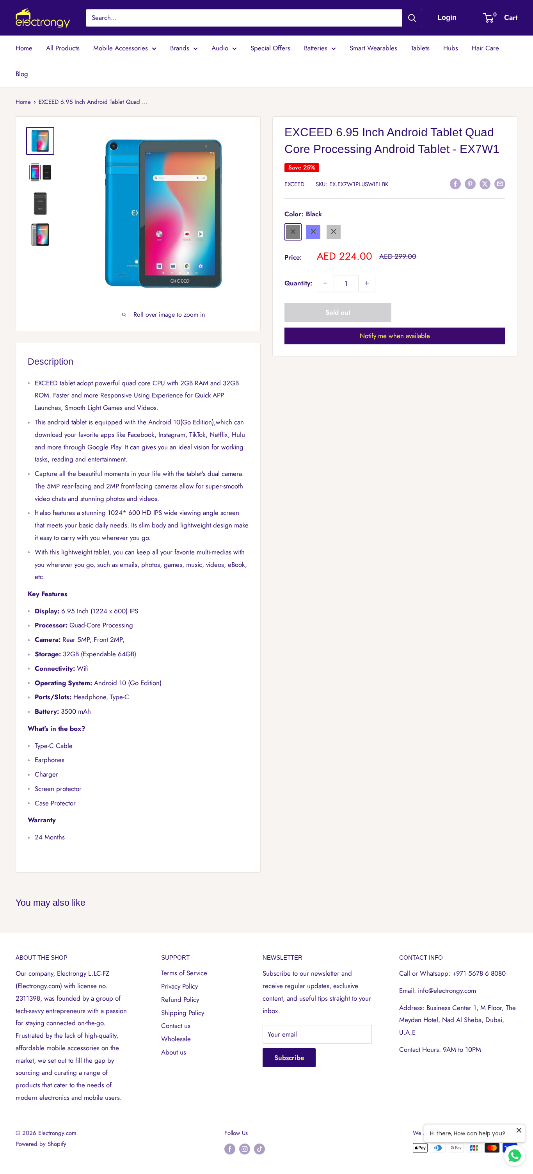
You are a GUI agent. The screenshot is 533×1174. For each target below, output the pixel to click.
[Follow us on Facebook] (229, 1149)
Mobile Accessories (120, 48)
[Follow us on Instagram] (244, 1149)
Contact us (175, 1025)
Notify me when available (395, 335)
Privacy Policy (179, 986)
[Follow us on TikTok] (259, 1149)
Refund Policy (180, 999)
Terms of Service (184, 973)
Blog (22, 73)
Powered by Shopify (41, 1144)
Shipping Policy (182, 1012)
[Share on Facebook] (455, 183)
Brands (179, 48)
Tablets (420, 48)
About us (173, 1052)
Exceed (294, 184)
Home (24, 48)
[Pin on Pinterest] (470, 183)
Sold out (337, 312)
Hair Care (485, 48)
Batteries (315, 48)
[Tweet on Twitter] (485, 183)
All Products (63, 48)
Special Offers (270, 48)
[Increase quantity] (367, 283)
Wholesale (176, 1039)
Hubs (450, 48)
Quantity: (298, 282)
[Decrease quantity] (325, 283)
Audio (219, 48)
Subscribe (289, 1057)
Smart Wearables (373, 48)
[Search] (412, 18)
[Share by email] (499, 183)
